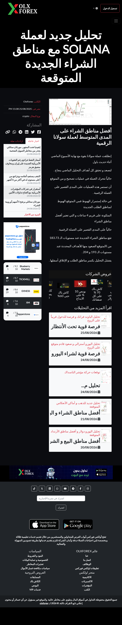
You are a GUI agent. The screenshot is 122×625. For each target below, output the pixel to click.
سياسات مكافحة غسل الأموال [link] (35, 568)
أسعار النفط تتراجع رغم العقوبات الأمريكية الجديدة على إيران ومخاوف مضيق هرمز (22, 163)
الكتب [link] (87, 589)
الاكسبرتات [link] (87, 581)
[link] (88, 488)
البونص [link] (35, 585)
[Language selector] (95, 8)
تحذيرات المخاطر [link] (35, 564)
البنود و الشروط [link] (35, 555)
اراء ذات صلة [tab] (16, 141)
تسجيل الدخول (110, 8)
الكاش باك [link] (35, 581)
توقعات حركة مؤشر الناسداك (82, 372)
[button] (7, 132)
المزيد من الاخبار (32, 214)
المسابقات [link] (35, 577)
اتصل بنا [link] (87, 559)
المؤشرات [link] (87, 585)
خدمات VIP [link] (35, 589)
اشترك (61, 507)
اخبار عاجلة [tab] (33, 141)
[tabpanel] (23, 182)
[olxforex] (24, 8)
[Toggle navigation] (116, 21)
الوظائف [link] (87, 564)
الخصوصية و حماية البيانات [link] (35, 559)
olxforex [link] (44, 603)
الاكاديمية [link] (86, 577)
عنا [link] (86, 555)
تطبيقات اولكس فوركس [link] (87, 568)
